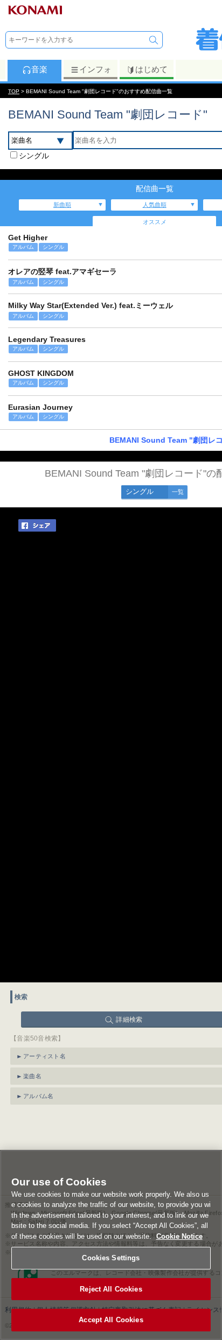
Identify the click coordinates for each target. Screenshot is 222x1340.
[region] (111, 1245)
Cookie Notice (179, 1236)
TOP (13, 91)
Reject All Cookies (111, 1289)
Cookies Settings (111, 1258)
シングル (34, 155)
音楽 (39, 69)
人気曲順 (154, 204)
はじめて (151, 69)
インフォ (95, 69)
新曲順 (62, 204)
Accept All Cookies (111, 1320)
